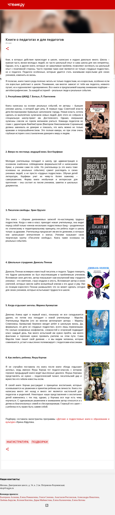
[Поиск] (28, 4)
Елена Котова (78, 500)
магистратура (17, 441)
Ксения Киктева (25, 500)
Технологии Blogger (59, 505)
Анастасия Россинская (65, 497)
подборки (40, 441)
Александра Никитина (88, 497)
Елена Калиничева (62, 500)
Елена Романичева (29, 497)
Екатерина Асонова (9, 497)
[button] (7, 49)
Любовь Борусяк (8, 500)
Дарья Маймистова (43, 500)
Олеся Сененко (46, 497)
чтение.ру (16, 4)
